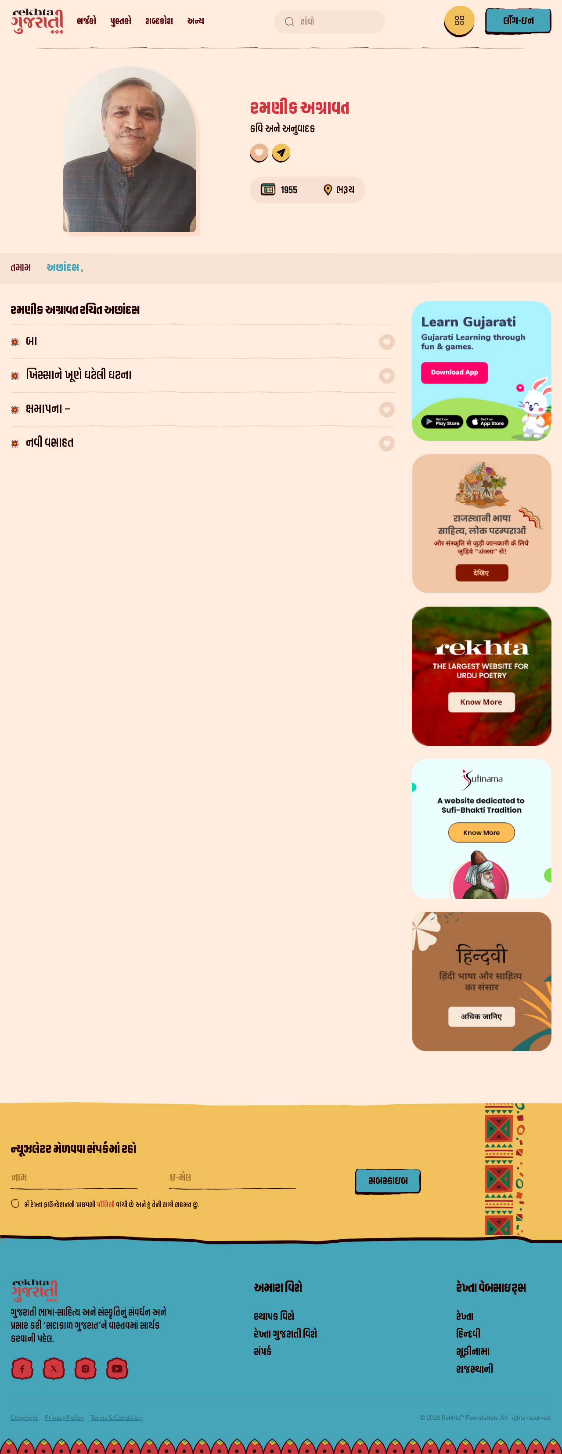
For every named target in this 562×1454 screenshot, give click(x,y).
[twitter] (54, 1368)
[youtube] (117, 1368)
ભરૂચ (345, 190)
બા (31, 342)
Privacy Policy (64, 1417)
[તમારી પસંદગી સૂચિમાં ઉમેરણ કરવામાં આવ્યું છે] (259, 153)
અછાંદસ (65, 268)
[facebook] (22, 1368)
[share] (281, 153)
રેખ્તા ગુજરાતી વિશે (285, 1334)
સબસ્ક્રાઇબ (388, 1181)
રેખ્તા (464, 1317)
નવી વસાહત (50, 443)
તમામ (21, 268)
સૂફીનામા (473, 1352)
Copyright (24, 1417)
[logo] (38, 21)
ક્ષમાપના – (48, 409)
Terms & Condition (116, 1417)
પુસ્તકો (120, 21)
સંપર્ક (263, 1352)
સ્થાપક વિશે (274, 1317)
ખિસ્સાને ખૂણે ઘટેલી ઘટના (79, 375)
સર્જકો (86, 21)
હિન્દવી (468, 1334)
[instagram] (85, 1368)
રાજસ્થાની (474, 1370)
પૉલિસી (106, 1205)
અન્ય (195, 21)
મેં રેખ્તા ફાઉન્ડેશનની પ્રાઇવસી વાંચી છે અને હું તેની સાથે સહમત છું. (111, 1205)
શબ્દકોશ (159, 21)
